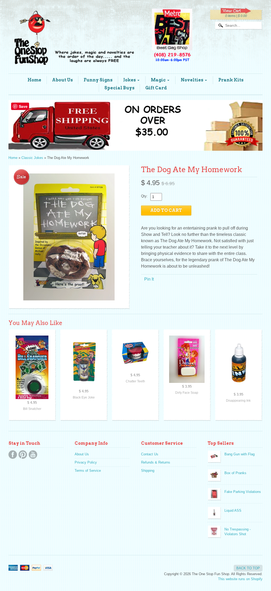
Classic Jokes (32, 158)
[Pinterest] (23, 454)
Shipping (147, 471)
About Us (62, 80)
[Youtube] (33, 454)
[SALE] (69, 237)
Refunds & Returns (155, 462)
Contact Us (149, 454)
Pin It (149, 279)
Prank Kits (230, 80)
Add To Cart (166, 210)
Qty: (144, 196)
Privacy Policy (86, 462)
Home (34, 80)
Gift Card (156, 87)
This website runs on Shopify (240, 579)
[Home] (101, 59)
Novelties (192, 80)
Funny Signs (98, 80)
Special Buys (119, 87)
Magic (158, 80)
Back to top (248, 568)
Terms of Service (88, 471)
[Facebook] (12, 454)
